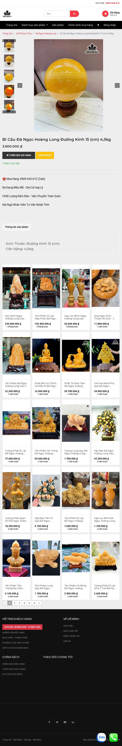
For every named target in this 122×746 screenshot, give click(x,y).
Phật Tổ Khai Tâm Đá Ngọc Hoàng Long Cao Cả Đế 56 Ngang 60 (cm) (75, 384)
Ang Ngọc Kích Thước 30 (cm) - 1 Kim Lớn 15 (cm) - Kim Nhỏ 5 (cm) (104, 317)
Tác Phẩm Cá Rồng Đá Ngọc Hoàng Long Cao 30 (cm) (75, 587)
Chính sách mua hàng (14, 669)
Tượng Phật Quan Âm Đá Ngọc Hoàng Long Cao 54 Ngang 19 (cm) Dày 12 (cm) (16, 519)
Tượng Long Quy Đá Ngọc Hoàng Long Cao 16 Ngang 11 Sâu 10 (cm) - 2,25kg (75, 452)
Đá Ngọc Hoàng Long (46, 33)
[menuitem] (12, 25)
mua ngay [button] (45, 155)
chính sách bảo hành (13, 664)
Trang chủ (7, 33)
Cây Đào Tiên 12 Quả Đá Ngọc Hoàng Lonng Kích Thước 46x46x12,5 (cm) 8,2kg (45, 519)
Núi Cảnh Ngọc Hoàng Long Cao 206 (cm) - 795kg (14, 317)
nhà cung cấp (70, 631)
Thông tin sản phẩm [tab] (16, 226)
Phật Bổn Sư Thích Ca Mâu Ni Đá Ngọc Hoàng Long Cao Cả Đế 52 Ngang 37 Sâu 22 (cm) (46, 384)
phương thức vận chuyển (15, 643)
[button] (98, 25)
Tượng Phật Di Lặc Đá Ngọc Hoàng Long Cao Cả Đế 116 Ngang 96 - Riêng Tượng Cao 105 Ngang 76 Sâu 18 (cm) (16, 452)
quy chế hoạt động (12, 674)
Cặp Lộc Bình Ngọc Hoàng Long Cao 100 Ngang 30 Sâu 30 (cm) (75, 317)
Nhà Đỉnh (37, 740)
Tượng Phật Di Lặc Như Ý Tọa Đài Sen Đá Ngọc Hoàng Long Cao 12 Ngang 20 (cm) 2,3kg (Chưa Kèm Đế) (105, 587)
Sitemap (27, 740)
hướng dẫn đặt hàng (13, 632)
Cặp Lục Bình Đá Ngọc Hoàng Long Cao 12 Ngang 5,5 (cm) (104, 519)
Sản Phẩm (17, 740)
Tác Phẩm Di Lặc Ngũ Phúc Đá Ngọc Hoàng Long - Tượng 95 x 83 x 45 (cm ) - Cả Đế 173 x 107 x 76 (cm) (46, 317)
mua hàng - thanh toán (14, 637)
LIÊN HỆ (67, 641)
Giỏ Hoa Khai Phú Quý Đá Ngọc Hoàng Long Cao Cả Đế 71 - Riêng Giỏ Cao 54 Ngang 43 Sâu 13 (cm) (105, 384)
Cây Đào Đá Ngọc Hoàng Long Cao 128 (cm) (104, 452)
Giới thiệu (68, 626)
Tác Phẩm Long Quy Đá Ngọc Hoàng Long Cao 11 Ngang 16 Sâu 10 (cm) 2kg (45, 587)
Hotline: (108, 3)
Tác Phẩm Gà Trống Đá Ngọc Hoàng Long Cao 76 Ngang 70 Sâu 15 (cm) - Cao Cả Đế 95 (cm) (46, 452)
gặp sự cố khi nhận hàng (15, 648)
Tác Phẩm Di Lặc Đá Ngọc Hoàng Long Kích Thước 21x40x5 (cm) (74, 519)
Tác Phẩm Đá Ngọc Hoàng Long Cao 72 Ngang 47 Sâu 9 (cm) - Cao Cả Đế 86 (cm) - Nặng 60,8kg (16, 384)
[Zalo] (101, 737)
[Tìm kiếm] (74, 14)
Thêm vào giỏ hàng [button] (19, 155)
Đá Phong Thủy (24, 33)
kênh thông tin (71, 636)
